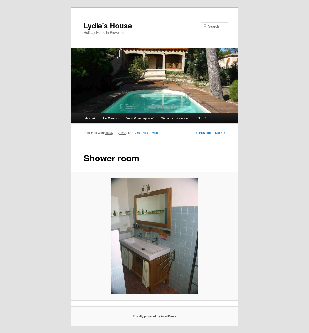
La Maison (111, 118)
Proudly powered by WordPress (154, 316)
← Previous (203, 132)
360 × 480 (141, 132)
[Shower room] (154, 236)
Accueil (90, 118)
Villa (155, 132)
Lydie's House (108, 25)
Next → (220, 132)
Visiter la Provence (174, 118)
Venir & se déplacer (140, 118)
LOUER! (201, 118)
